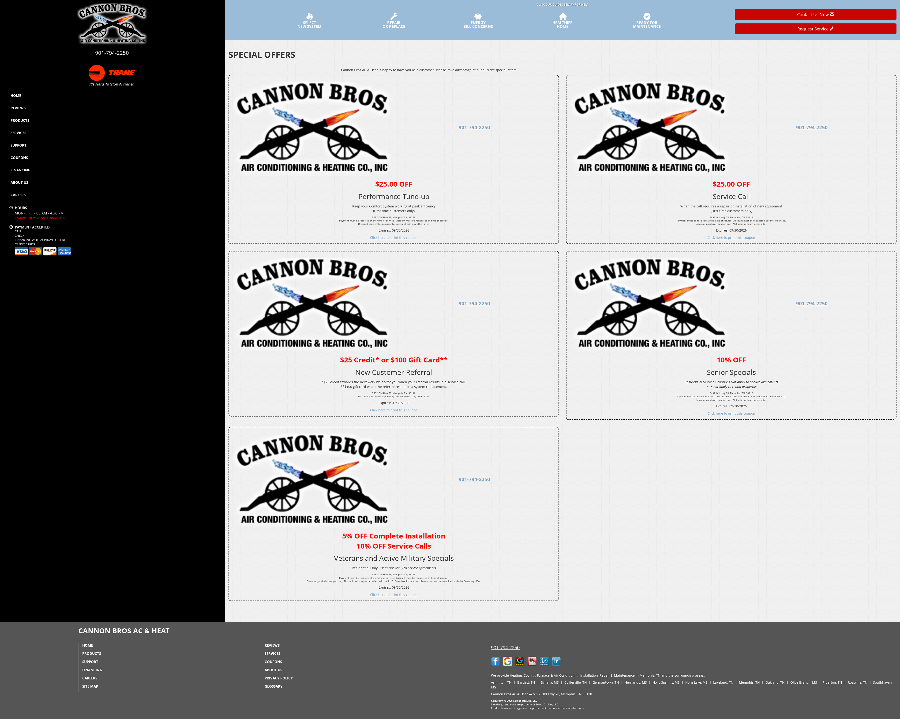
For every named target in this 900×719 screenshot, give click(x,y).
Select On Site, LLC (525, 700)
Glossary (273, 686)
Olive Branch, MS (803, 682)
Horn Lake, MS (696, 682)
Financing (20, 170)
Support (18, 145)
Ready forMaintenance (647, 24)
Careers (18, 194)
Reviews (18, 108)
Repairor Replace (393, 24)
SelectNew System (309, 24)
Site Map (90, 686)
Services (18, 132)
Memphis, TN (749, 682)
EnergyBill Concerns (478, 24)
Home (16, 95)
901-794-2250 (474, 127)
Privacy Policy (279, 678)
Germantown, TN (605, 682)
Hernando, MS (636, 682)
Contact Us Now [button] (813, 14)
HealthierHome (562, 24)
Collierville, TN (575, 682)
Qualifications (211, 204)
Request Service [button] (813, 29)
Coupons (19, 157)
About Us (19, 182)
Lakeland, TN (723, 682)
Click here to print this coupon (394, 237)
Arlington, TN (501, 682)
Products (20, 120)
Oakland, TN (775, 682)
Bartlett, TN (526, 682)
